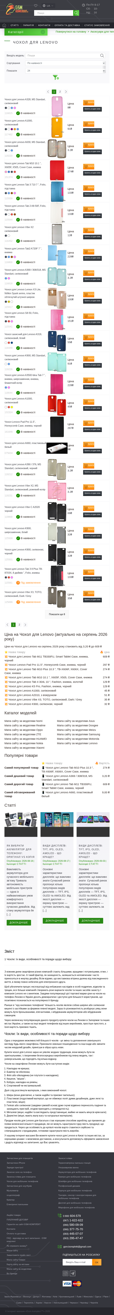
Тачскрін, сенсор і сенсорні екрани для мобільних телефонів (77, 1196)
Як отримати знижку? (17, 1246)
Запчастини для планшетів (20, 1158)
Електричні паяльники (17, 1204)
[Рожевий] (15, 108)
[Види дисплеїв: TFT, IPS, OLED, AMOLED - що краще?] (57, 824)
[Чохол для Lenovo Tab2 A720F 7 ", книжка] (56, 255)
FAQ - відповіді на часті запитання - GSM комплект (26, 1239)
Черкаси (74, 1303)
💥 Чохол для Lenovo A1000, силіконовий (30, 690)
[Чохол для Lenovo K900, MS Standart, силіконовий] (56, 362)
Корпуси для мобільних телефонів (75, 1190)
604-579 (72, 1215)
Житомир (46, 1296)
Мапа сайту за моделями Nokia (23, 743)
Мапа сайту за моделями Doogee (77, 725)
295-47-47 (73, 1238)
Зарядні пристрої (15, 1167)
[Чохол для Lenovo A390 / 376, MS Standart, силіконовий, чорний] (56, 469)
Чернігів (94, 1303)
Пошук (102, 55)
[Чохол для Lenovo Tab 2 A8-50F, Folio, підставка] (56, 212)
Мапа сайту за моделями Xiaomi (24, 747)
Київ (55, 1296)
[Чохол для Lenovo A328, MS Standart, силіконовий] (56, 106)
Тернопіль (29, 1303)
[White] (6, 172)
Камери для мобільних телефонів (74, 1176)
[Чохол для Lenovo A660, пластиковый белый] (56, 448)
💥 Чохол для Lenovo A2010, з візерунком (30, 695)
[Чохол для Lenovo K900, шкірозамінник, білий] (56, 533)
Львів (78, 1296)
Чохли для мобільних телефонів (22, 1181)
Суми (19, 1303)
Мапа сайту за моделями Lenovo (77, 743)
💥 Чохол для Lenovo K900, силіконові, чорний (33, 704)
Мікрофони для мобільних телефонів (76, 1207)
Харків (39, 1303)
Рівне (106, 1296)
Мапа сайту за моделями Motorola (78, 738)
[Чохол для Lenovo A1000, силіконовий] (56, 127)
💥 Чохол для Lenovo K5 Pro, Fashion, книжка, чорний (37, 686)
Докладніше (19, 922)
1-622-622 (73, 1220)
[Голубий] (12, 108)
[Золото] (9, 301)
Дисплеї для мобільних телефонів (74, 1203)
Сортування (13, 63)
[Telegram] (72, 1273)
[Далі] (66, 92)
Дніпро (36, 1296)
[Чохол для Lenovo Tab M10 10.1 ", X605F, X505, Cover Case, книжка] (56, 170)
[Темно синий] (12, 342)
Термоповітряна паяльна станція (74, 1163)
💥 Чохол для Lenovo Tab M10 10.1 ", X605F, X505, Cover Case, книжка (48, 677)
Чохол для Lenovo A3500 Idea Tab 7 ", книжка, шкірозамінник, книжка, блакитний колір (25, 379)
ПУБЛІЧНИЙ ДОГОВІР (17, 1219)
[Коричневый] (12, 193)
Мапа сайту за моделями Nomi (23, 721)
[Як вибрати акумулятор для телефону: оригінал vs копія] (20, 824)
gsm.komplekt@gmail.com (77, 1246)
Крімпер (11, 1200)
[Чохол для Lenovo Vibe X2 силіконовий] (56, 234)
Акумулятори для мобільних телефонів (77, 1172)
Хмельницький (60, 1303)
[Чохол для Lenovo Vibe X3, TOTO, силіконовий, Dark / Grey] (56, 597)
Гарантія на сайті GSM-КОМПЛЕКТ (24, 1224)
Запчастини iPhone (16, 1163)
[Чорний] (6, 108)
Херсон (47, 1303)
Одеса (98, 1296)
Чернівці (84, 1303)
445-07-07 (73, 1233)
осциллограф (13, 1195)
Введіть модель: (15, 55)
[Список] (104, 67)
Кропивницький (66, 1296)
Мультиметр (12, 1190)
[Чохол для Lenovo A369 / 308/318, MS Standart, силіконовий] (56, 276)
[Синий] (9, 172)
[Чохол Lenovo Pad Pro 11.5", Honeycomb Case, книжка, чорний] (56, 426)
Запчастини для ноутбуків (19, 1186)
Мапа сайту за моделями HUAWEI (25, 738)
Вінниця (27, 1296)
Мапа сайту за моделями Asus (76, 721)
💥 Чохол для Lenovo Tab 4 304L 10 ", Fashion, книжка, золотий (43, 681)
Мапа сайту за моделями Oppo (23, 729)
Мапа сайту (12, 1250)
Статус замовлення (97, 25)
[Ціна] (104, 71)
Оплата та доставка (67, 25)
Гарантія (28, 25)
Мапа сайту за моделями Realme (24, 725)
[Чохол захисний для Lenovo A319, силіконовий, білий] (56, 341)
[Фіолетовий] (12, 129)
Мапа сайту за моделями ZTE (22, 734)
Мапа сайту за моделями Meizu (76, 729)
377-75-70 (73, 1229)
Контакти (44, 25)
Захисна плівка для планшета (21, 1176)
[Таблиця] (104, 63)
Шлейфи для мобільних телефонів (75, 1181)
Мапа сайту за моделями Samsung (78, 734)
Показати (12, 70)
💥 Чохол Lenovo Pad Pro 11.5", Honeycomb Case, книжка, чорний (45, 664)
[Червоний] (15, 172)
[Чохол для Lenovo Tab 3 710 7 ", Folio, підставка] (56, 191)
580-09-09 (73, 1224)
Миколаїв (88, 1296)
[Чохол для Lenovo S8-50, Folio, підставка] (56, 319)
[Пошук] (76, 13)
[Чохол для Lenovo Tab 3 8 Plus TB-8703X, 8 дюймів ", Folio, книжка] (56, 575)
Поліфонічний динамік (69, 1186)
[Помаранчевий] (15, 129)
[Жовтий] (12, 407)
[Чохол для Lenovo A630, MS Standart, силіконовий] (56, 148)
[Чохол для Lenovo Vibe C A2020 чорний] (56, 511)
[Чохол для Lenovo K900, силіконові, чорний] (56, 554)
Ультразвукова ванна (68, 1167)
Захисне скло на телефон (19, 1172)
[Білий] (9, 108)
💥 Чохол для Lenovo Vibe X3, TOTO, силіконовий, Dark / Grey (43, 699)
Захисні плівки (65, 1158)
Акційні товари (14, 1215)
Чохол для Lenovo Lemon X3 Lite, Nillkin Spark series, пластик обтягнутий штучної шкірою (23, 293)
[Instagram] (65, 1273)
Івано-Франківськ (12, 1296)
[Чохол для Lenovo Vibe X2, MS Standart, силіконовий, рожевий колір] (56, 490)
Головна (4, 25)
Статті (15, 25)
